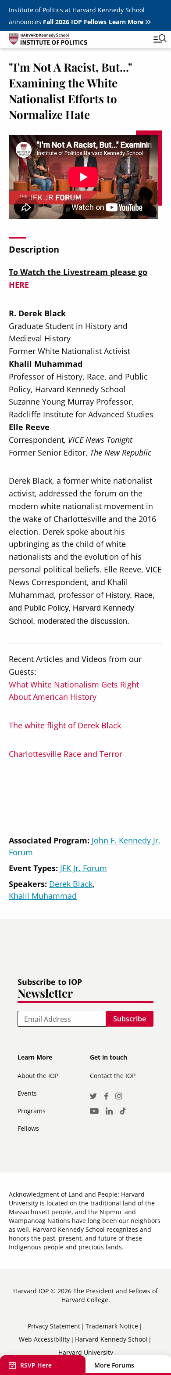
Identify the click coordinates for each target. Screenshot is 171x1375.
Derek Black (71, 884)
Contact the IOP (112, 1075)
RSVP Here (36, 1365)
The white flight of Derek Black (65, 725)
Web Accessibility (44, 1339)
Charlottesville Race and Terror (65, 754)
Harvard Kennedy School (111, 1339)
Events (27, 1093)
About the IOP (38, 1075)
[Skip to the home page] (77, 40)
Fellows (28, 1128)
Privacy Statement (54, 1326)
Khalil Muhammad (43, 895)
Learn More (126, 22)
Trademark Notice (112, 1326)
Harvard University (85, 1352)
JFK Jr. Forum (83, 868)
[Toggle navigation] (153, 39)
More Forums (114, 1365)
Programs (32, 1111)
